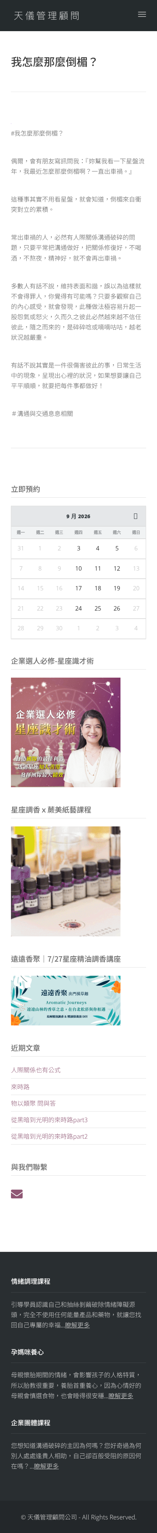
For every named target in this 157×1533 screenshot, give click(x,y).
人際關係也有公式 (36, 1069)
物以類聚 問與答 (33, 1103)
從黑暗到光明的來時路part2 (49, 1135)
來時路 (20, 1086)
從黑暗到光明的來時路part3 (49, 1119)
